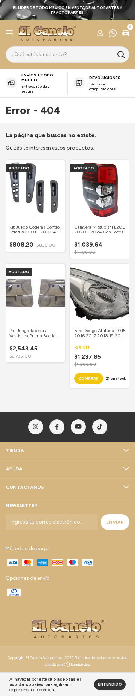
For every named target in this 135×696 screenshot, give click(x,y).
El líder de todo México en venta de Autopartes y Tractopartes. (67, 10)
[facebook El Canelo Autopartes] (57, 426)
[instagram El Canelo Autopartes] (35, 426)
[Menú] (11, 33)
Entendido (110, 684)
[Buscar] (120, 54)
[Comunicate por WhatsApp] (112, 34)
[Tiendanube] (67, 665)
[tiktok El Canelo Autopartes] (99, 426)
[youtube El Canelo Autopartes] (78, 426)
